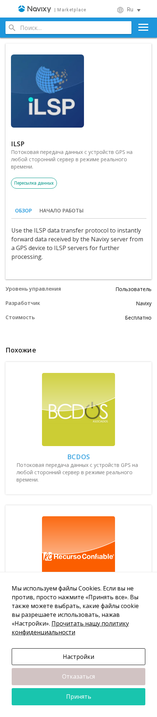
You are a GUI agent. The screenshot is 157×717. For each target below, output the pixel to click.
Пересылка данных (34, 183)
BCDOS (78, 456)
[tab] (23, 210)
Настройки (78, 657)
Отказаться (78, 676)
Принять (78, 697)
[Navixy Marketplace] (52, 9)
